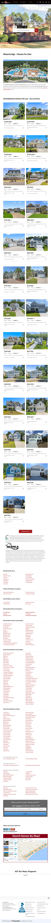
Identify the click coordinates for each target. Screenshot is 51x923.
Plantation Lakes (29, 630)
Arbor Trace (6, 712)
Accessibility (23, 921)
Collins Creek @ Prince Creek (9, 791)
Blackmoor (5, 787)
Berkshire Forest (7, 615)
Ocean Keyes (29, 723)
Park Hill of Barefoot (30, 662)
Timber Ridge (29, 688)
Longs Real (5, 582)
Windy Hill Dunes (30, 750)
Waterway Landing (30, 744)
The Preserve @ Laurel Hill (31, 789)
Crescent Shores (7, 736)
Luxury (30, 2)
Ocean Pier (28, 725)
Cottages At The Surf (8, 673)
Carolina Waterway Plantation (10, 643)
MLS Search (23, 2)
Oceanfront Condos (30, 593)
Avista (4, 717)
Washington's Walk (30, 692)
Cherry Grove (6, 669)
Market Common (29, 574)
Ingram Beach (6, 689)
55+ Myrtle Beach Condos (31, 758)
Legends (27, 628)
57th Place (5, 781)
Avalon (4, 630)
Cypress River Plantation (9, 644)
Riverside (28, 665)
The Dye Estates (29, 677)
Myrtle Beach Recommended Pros (11, 765)
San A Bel (28, 730)
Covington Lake (6, 641)
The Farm (28, 641)
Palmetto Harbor (29, 656)
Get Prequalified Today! (30, 916)
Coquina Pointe (6, 677)
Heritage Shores (7, 688)
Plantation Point (29, 631)
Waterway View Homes (30, 902)
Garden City (6, 579)
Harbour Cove (6, 745)
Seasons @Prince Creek (31, 787)
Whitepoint (28, 696)
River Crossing (29, 728)
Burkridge (5, 638)
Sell (25, 27)
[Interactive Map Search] (25, 848)
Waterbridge (28, 643)
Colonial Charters (7, 779)
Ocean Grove (6, 702)
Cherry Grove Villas (7, 730)
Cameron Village (7, 639)
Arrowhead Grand (7, 628)
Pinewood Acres (29, 659)
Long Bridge (6, 694)
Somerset (28, 670)
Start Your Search (25, 531)
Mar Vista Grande (30, 712)
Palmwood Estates (30, 661)
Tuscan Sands (29, 689)
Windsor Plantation (30, 644)
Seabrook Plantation (30, 667)
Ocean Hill (28, 653)
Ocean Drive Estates (8, 700)
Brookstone (6, 662)
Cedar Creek (6, 664)
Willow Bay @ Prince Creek (32, 794)
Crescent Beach (6, 678)
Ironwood (5, 749)
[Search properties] (36, 30)
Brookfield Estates (7, 789)
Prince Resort (29, 726)
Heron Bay (5, 747)
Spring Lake (28, 635)
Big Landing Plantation (8, 775)
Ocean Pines (28, 654)
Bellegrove (5, 631)
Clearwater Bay (6, 733)
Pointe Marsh (29, 664)
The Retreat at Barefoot (31, 681)
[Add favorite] (23, 128)
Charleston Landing (7, 665)
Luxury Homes (6, 602)
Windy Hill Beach (29, 704)
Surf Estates (28, 673)
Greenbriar (5, 744)
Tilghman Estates (29, 686)
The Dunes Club (29, 639)
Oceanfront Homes (30, 592)
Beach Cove (6, 723)
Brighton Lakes (6, 635)
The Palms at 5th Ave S (31, 680)
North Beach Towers (30, 717)
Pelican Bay (28, 778)
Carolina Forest (6, 575)
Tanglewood (28, 733)
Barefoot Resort (7, 654)
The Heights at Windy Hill (31, 678)
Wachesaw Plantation (31, 791)
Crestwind (28, 613)
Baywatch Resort (7, 720)
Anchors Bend (6, 773)
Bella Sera (5, 657)
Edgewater (5, 741)
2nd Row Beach (6, 625)
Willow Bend (28, 749)
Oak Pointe (5, 699)
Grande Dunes (6, 603)
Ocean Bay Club (29, 720)
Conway (5, 577)
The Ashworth (29, 734)
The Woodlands (29, 738)
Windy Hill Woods (30, 702)
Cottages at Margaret (8, 672)
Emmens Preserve (30, 623)
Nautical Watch (29, 714)
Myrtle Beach (29, 575)
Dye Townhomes (7, 739)
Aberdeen (5, 771)
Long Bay (28, 773)
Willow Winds (29, 700)
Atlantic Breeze (6, 714)
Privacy (30, 921)
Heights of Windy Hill (8, 686)
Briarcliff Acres (6, 636)
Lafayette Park (29, 771)
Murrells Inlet (29, 577)
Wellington (28, 745)
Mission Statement (6, 910)
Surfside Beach (29, 582)
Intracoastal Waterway (8, 592)
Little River (5, 580)
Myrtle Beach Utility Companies (33, 765)
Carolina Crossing (7, 778)
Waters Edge (28, 694)
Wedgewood (28, 747)
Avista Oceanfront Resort (9, 715)
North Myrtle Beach (30, 579)
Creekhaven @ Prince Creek (9, 794)
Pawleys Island (29, 580)
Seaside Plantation (30, 669)
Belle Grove (6, 659)
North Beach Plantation (31, 615)
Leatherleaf (5, 692)
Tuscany (5, 613)
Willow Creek (29, 697)
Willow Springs (29, 699)
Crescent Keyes (6, 734)
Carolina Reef (6, 728)
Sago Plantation (29, 633)
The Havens (28, 736)
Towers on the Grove (30, 742)
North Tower (28, 718)
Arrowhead (5, 627)
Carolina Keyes (6, 726)
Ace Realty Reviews (41, 913)
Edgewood (5, 683)
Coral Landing (6, 670)
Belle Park (5, 656)
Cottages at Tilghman (8, 675)
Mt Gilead (5, 795)
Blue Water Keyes (7, 725)
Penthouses (28, 603)
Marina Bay (5, 696)
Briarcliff (5, 574)
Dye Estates (6, 680)
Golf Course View (7, 593)
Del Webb (5, 681)
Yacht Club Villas (29, 752)
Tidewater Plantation (30, 684)
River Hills (28, 779)
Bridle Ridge (6, 661)
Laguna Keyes (6, 750)
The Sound (28, 683)
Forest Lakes (6, 684)
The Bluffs (28, 638)
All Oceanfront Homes (8, 653)
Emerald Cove (6, 742)
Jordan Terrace (6, 691)
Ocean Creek (28, 722)
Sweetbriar (28, 675)
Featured (15, 2)
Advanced (20, 27)
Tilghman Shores (29, 741)
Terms (27, 921)
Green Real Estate (29, 909)
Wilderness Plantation (31, 792)
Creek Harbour (6, 792)
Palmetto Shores (29, 657)
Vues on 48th (29, 691)
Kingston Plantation (30, 612)
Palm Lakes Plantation (31, 775)
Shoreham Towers (30, 731)
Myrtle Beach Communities (42, 904)
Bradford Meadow (7, 776)
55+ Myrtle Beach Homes (9, 758)
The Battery (28, 636)
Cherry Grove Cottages (8, 667)
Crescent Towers (7, 731)
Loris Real (5, 583)
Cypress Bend (6, 738)
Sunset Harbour (29, 672)
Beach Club (5, 722)
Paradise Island (29, 776)
